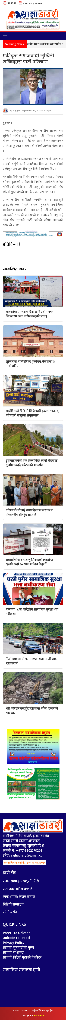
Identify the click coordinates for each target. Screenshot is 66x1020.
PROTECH (39, 1016)
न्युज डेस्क (15, 110)
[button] (5, 36)
